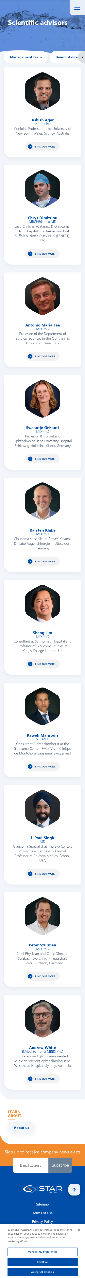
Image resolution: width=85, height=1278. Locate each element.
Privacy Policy (42, 1221)
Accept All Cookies (42, 1271)
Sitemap (42, 1204)
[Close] (78, 1230)
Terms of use (42, 1212)
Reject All (42, 1261)
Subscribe (60, 1165)
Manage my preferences (42, 1251)
